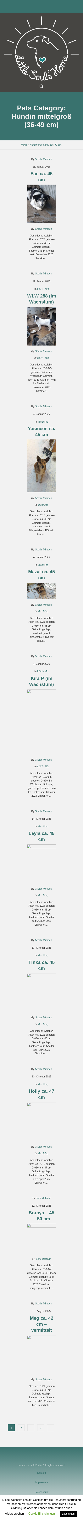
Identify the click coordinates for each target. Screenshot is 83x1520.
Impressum (41, 1482)
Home (24, 144)
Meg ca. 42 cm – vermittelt (41, 1324)
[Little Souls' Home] (41, 48)
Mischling (43, 421)
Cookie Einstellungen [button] (41, 1513)
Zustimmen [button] (68, 1513)
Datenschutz (42, 1492)
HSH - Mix (43, 288)
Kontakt (41, 1472)
